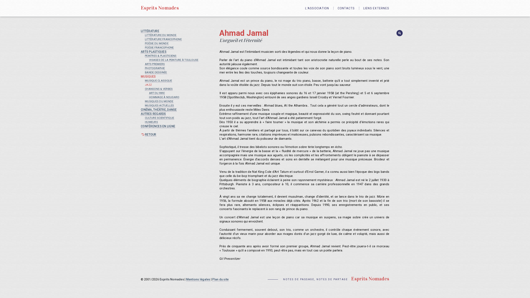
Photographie (155, 68)
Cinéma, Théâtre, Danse (159, 109)
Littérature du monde (160, 35)
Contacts (346, 8)
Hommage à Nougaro (164, 97)
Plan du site (220, 279)
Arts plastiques (153, 51)
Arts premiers (155, 64)
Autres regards (153, 113)
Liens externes (376, 8)
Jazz (148, 84)
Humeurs (151, 122)
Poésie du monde (157, 43)
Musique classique (158, 80)
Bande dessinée (156, 72)
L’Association (317, 8)
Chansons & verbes (159, 88)
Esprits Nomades (160, 8)
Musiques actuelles (159, 105)
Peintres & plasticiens (161, 55)
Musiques (148, 76)
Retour (150, 134)
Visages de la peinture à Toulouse (173, 59)
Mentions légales (198, 279)
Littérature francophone (163, 39)
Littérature (150, 31)
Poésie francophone (159, 47)
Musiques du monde (159, 101)
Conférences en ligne (158, 126)
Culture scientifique (159, 117)
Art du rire (157, 93)
